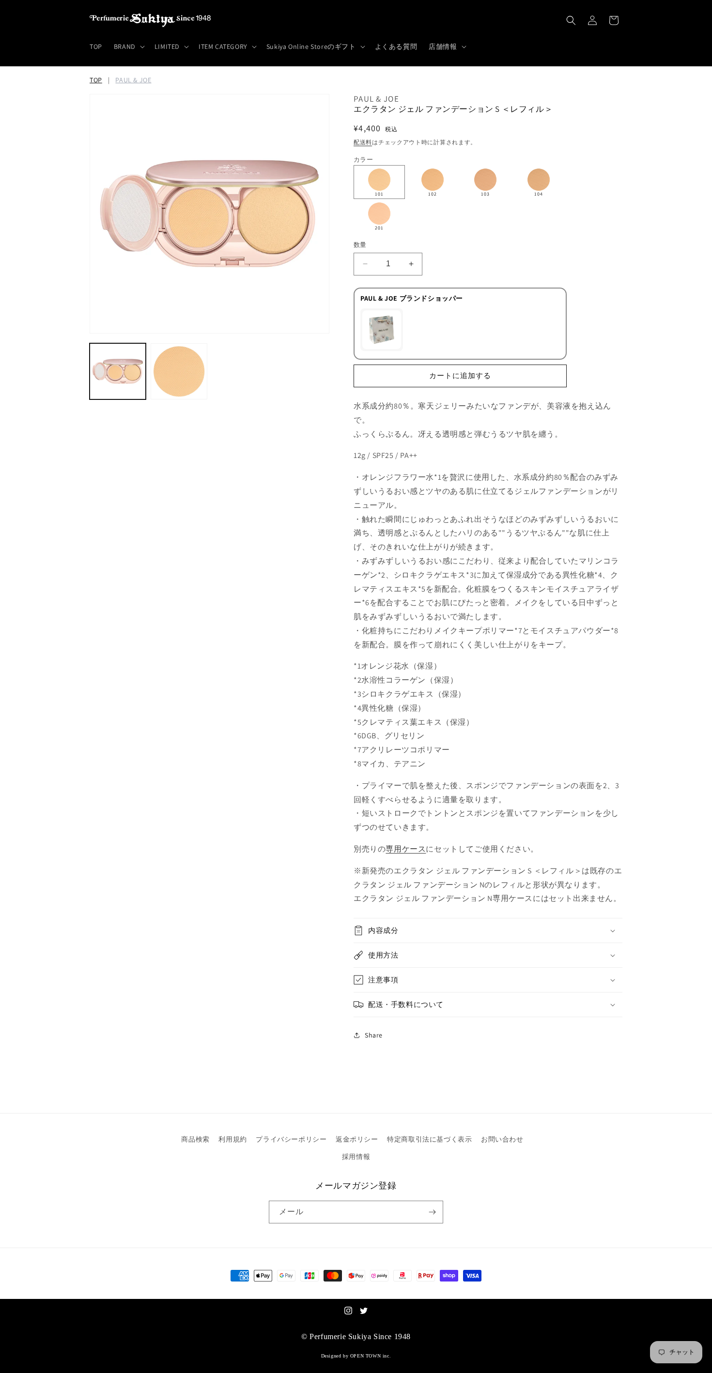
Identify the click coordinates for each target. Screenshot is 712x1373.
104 (538, 194)
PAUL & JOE (133, 80)
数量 (360, 245)
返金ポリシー (357, 1139)
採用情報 (356, 1156)
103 (485, 194)
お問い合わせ (502, 1139)
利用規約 (232, 1139)
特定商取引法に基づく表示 (429, 1139)
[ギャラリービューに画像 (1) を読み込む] (118, 371)
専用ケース (406, 849)
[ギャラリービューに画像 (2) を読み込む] (179, 371)
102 (432, 194)
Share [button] (374, 1035)
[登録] (432, 1212)
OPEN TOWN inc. (370, 1355)
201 (379, 228)
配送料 (363, 142)
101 (379, 194)
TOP (96, 80)
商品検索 (195, 1139)
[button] (128, 46)
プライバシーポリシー (291, 1139)
